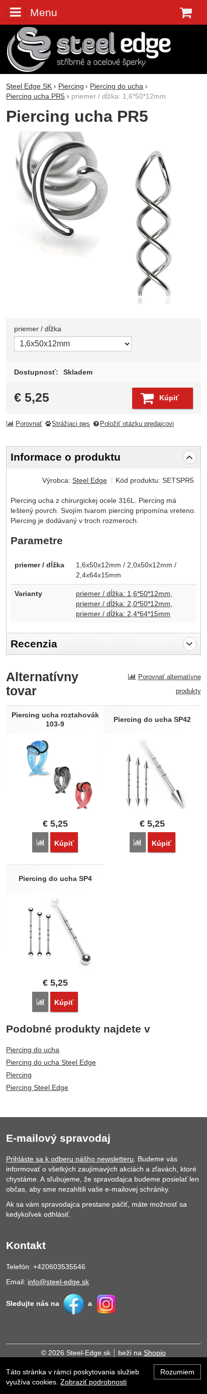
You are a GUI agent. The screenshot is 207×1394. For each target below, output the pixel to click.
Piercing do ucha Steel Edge (51, 1062)
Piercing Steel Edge (37, 1087)
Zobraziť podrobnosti (93, 1382)
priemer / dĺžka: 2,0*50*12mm (123, 604)
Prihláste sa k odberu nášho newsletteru (70, 1159)
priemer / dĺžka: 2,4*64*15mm (123, 614)
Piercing (19, 1075)
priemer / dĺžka (37, 329)
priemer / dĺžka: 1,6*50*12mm (123, 594)
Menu (43, 12)
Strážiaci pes (71, 423)
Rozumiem (177, 1372)
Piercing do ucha (32, 1050)
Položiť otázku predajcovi (137, 423)
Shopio (155, 1353)
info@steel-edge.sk (58, 1282)
